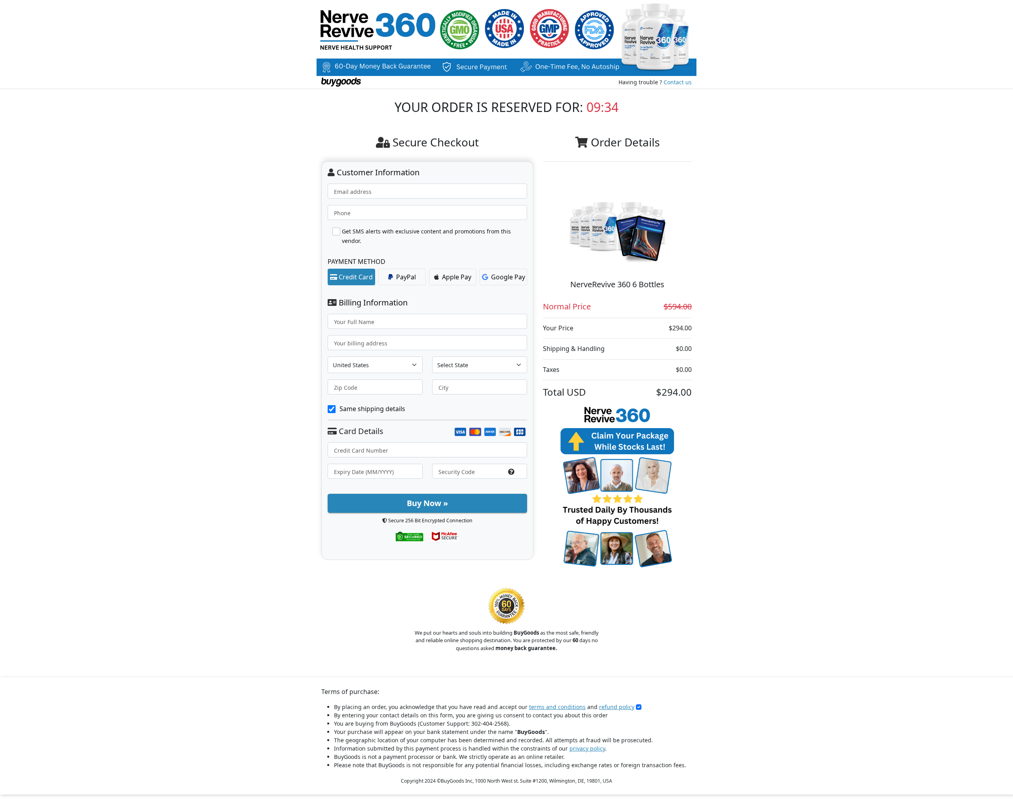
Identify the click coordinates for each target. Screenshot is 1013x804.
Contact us (678, 82)
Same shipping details (372, 408)
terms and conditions (557, 707)
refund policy (616, 707)
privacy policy (587, 748)
